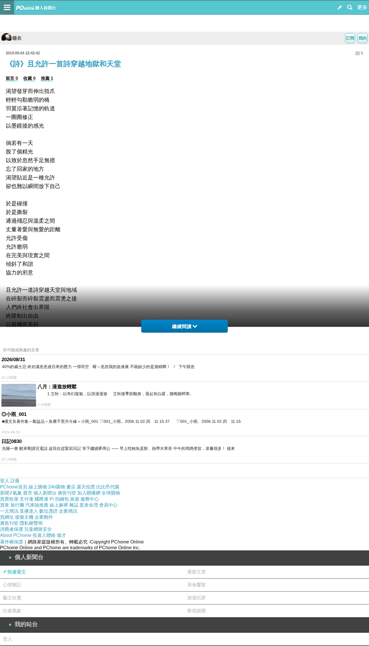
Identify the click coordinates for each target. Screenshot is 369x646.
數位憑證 (48, 511)
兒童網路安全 (38, 529)
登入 (4, 480)
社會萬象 (12, 610)
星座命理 (89, 505)
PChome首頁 (13, 486)
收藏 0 (29, 78)
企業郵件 (44, 517)
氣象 (17, 492)
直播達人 (29, 511)
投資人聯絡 (44, 535)
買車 (4, 505)
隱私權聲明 (31, 523)
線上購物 (38, 486)
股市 (27, 492)
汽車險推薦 (36, 505)
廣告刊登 (67, 492)
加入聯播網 (88, 492)
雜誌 (73, 505)
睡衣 (17, 38)
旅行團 (17, 505)
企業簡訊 (68, 511)
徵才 (61, 535)
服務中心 (89, 499)
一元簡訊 (9, 511)
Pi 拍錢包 (59, 499)
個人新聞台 (45, 492)
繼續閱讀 (182, 326)
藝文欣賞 (12, 597)
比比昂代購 (107, 486)
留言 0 (12, 78)
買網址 (7, 517)
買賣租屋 (9, 499)
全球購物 (110, 492)
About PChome (15, 535)
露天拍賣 (86, 486)
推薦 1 (47, 78)
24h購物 (56, 486)
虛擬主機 (24, 517)
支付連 (26, 499)
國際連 (41, 499)
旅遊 (74, 499)
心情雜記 (12, 584)
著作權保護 (11, 541)
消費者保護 (11, 529)
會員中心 (108, 505)
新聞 (4, 492)
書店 (71, 486)
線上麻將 (59, 505)
